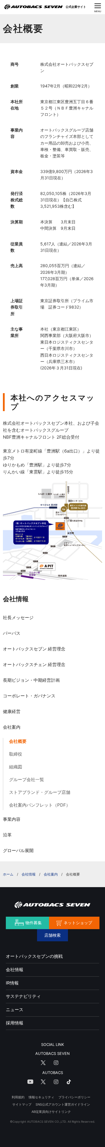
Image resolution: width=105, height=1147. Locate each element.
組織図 (15, 766)
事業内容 (11, 819)
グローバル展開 (18, 850)
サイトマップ (22, 1104)
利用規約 (18, 1097)
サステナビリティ (23, 996)
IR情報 (12, 983)
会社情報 (16, 599)
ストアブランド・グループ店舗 (39, 792)
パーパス (11, 633)
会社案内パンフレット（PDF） (39, 805)
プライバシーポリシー (74, 1097)
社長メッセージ (18, 617)
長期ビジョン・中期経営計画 (31, 680)
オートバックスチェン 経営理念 (34, 664)
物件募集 (33, 922)
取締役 (15, 754)
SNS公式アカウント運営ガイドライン (63, 1104)
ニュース (14, 1009)
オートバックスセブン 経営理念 (34, 649)
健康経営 (11, 711)
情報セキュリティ (41, 1097)
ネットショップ (78, 922)
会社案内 (11, 727)
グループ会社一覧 (26, 779)
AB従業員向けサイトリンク (51, 1112)
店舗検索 (52, 935)
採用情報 (14, 1023)
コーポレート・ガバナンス (29, 696)
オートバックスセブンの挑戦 (34, 956)
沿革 (7, 835)
